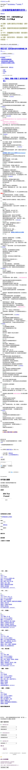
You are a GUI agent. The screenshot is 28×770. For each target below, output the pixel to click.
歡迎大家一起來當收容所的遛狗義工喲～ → (14, 49)
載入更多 (2, 459)
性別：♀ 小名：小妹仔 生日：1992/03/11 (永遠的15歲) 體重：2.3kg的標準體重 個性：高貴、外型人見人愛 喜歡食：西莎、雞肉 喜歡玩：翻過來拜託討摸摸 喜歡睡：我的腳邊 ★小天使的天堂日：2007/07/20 (8, 581)
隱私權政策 (24, 753)
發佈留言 (2, 467)
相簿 (4, 70)
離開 (7, 767)
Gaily (2, 442)
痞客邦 (8, 449)
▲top (2, 457)
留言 (11, 449)
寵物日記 (11, 67)
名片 (4, 73)
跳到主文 (3, 13)
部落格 (4, 71)
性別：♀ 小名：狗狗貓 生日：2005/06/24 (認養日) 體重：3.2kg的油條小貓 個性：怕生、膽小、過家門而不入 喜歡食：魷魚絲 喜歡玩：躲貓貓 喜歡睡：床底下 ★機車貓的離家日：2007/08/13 (8, 679)
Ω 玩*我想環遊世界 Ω (13, 454)
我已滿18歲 (3, 767)
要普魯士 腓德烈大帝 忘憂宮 (17, 232)
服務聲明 (14, 754)
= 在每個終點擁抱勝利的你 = (14, 10)
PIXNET (6, 753)
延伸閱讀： (5, 152)
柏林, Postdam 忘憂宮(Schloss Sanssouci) (16, 152)
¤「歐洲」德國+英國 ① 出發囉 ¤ (10, 432)
